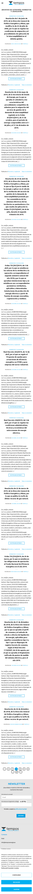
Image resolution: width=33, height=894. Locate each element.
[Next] (20, 771)
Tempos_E (25, 43)
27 (17, 772)
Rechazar (16, 882)
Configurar (16, 875)
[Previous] (4, 768)
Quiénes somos (6, 849)
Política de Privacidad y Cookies (10, 868)
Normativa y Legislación (16, 16)
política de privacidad (21, 809)
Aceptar (16, 889)
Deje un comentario (27, 85)
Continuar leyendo (16, 78)
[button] (2, 3)
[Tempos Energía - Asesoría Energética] (16, 3)
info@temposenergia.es (8, 842)
